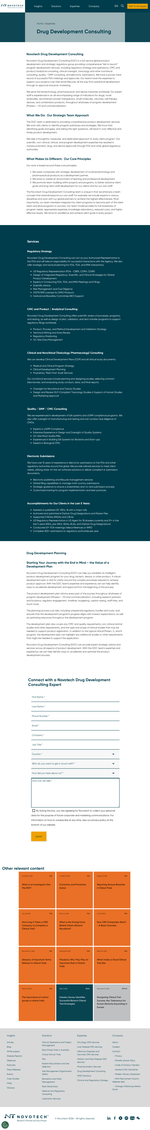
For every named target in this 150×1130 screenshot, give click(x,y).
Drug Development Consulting (91, 1071)
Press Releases (14, 1069)
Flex (44, 1059)
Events (10, 1074)
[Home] (12, 6)
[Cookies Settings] (5, 1125)
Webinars (11, 1060)
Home (40, 23)
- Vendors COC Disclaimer (125, 1069)
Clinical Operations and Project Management (56, 1044)
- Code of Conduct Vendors (125, 1065)
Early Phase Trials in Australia (55, 1050)
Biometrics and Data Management (52, 1080)
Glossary (11, 1088)
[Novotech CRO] (26, 1121)
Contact (116, 1051)
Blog (9, 1047)
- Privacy (117, 1056)
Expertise (75, 6)
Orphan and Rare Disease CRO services (92, 1060)
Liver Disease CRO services (89, 1047)
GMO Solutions (84, 1076)
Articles (10, 1042)
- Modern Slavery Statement (126, 1074)
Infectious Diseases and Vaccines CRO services (88, 1053)
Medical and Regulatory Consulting (53, 1092)
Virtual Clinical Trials (51, 1054)
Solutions (56, 6)
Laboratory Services (51, 1098)
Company (94, 6)
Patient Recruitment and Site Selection (55, 1065)
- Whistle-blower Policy (123, 1060)
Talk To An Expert (137, 6)
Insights (38, 6)
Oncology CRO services (88, 1042)
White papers (13, 1051)
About (115, 1042)
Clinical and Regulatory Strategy (92, 1080)
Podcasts (11, 1065)
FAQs (9, 1083)
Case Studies (13, 1078)
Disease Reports (14, 1056)
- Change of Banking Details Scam (126, 1088)
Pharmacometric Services (89, 1066)
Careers (116, 1047)
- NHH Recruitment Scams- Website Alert (125, 1080)
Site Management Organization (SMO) (57, 1072)
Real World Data (50, 1086)
